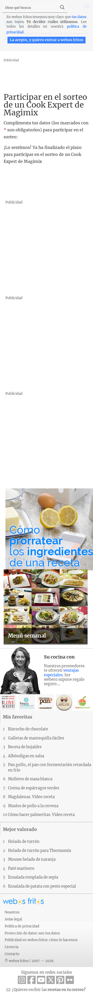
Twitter (51, 980)
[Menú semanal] (46, 642)
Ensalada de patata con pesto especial (42, 886)
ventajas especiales (61, 672)
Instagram (22, 980)
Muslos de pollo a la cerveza (33, 806)
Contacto (12, 954)
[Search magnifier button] (62, 7)
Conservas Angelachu (64, 702)
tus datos (79, 17)
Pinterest (60, 980)
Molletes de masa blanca (30, 779)
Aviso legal (13, 919)
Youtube (41, 980)
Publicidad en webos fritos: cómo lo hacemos (41, 940)
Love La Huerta (82, 702)
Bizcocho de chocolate (28, 729)
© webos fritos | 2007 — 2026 (29, 961)
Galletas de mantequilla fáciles (36, 738)
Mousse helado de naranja (32, 859)
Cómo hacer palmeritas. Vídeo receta (41, 814)
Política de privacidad (22, 926)
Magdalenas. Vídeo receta (31, 797)
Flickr (70, 980)
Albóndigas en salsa (26, 756)
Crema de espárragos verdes (33, 788)
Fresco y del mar (27, 702)
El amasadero (45, 702)
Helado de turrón (24, 841)
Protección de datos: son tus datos (32, 933)
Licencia (11, 947)
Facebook (31, 980)
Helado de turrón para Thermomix (39, 850)
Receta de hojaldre (25, 747)
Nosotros (12, 912)
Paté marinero (21, 868)
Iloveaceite (8, 702)
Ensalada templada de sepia (33, 877)
